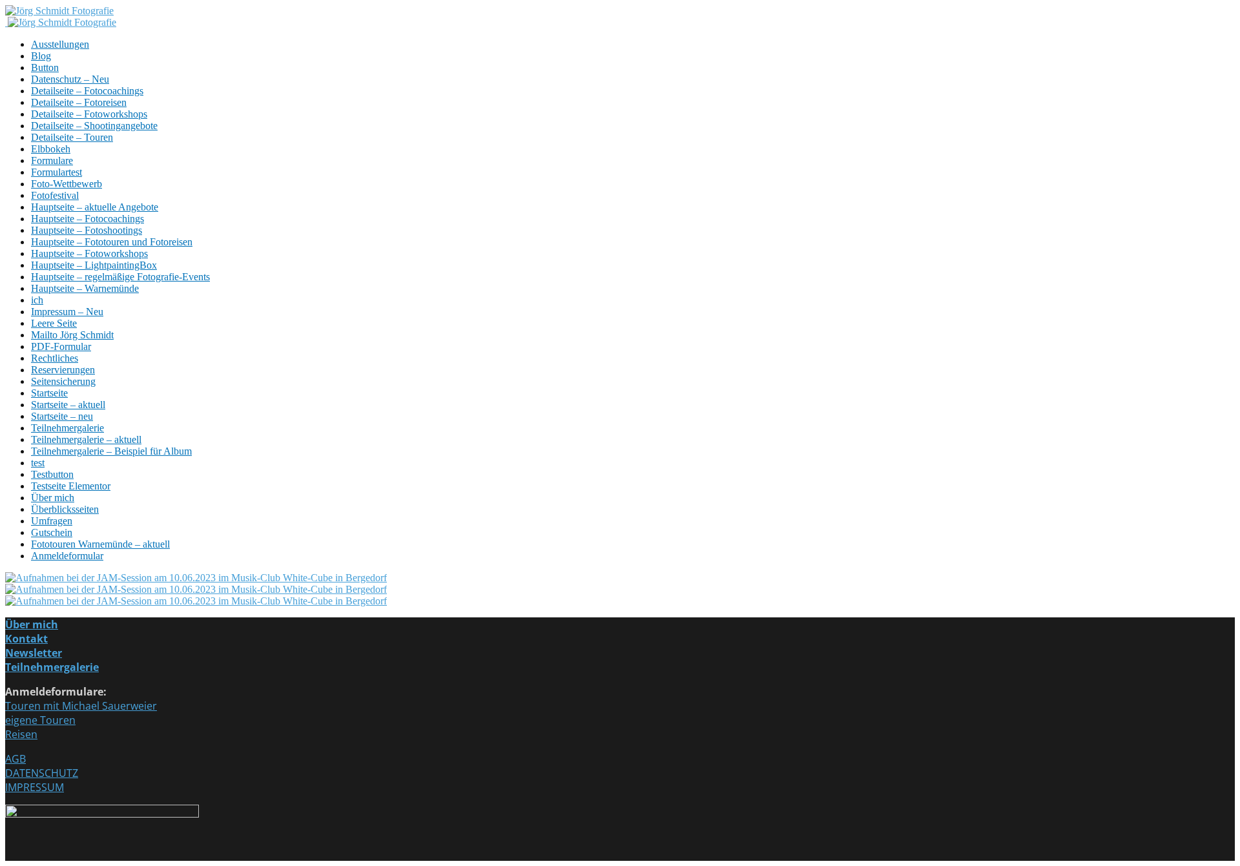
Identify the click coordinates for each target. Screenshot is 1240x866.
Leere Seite (54, 323)
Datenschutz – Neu (70, 79)
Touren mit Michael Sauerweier (81, 706)
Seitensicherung (63, 381)
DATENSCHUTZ (41, 773)
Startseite (49, 392)
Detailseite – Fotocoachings (87, 90)
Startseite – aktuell (68, 404)
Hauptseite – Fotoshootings (86, 230)
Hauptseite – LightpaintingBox (94, 265)
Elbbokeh (50, 148)
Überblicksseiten (65, 509)
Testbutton (52, 474)
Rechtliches (54, 358)
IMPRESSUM (34, 787)
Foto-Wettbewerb (66, 183)
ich (37, 299)
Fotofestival (55, 195)
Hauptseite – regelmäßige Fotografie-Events (120, 276)
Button (45, 67)
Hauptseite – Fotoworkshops (89, 253)
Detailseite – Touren (72, 137)
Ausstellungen (60, 44)
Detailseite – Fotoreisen (79, 102)
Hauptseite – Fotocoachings (87, 218)
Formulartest (56, 172)
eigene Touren (40, 720)
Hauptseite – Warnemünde (85, 288)
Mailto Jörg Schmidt (72, 334)
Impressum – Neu (67, 311)
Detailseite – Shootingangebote (94, 125)
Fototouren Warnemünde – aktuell (100, 544)
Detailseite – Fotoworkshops (89, 113)
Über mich (52, 497)
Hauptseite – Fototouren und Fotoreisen (111, 241)
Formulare (52, 160)
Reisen (21, 734)
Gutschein (51, 532)
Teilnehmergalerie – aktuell (86, 439)
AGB (15, 759)
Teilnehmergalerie (67, 427)
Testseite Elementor (70, 485)
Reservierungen (63, 369)
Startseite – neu (62, 416)
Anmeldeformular (67, 555)
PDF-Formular (61, 346)
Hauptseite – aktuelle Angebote (94, 206)
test (38, 462)
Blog (41, 55)
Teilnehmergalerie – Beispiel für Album (111, 451)
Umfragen (51, 520)
